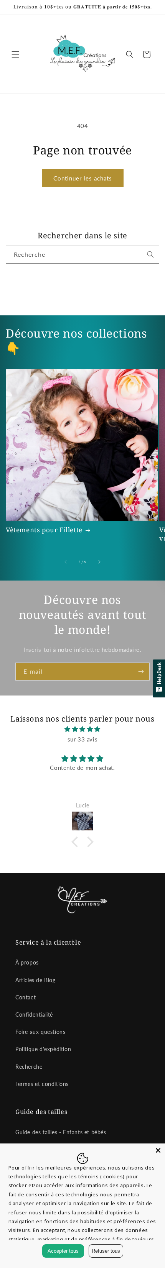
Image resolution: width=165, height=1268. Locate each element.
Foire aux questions (40, 1032)
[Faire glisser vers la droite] (99, 561)
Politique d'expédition (43, 1049)
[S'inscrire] (140, 672)
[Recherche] (150, 254)
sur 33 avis (83, 739)
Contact (25, 997)
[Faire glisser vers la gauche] (65, 561)
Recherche (28, 1066)
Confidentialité (34, 1014)
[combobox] (82, 254)
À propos (27, 962)
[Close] (158, 1150)
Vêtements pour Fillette (44, 530)
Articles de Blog (35, 980)
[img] (82, 729)
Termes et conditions (42, 1084)
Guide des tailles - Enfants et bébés (60, 1132)
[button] (15, 54)
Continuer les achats (82, 178)
